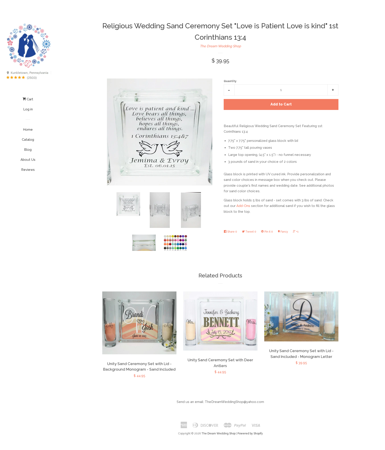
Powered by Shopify (250, 433)
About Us (27, 160)
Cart (29, 99)
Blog (28, 150)
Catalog (28, 140)
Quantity (230, 81)
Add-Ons (243, 206)
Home (28, 130)
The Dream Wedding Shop (220, 46)
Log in (28, 109)
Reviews (28, 170)
